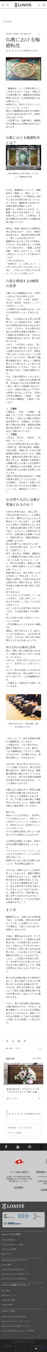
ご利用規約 (7, 1346)
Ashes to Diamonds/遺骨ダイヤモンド (15, 1326)
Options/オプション (9, 1295)
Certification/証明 (8, 1300)
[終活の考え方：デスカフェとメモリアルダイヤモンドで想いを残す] (23, 1074)
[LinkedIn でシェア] (19, 1041)
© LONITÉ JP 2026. (23, 1341)
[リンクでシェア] (25, 1041)
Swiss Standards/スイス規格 (12, 1244)
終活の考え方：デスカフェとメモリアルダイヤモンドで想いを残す (23, 1090)
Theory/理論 (6, 1264)
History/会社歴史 (8, 1239)
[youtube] (18, 1147)
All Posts (8, 21)
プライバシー (23, 1346)
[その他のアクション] (39, 33)
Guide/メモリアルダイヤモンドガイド (15, 1321)
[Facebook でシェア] (7, 1041)
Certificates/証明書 (8, 1249)
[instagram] (29, 1147)
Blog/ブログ (6, 1254)
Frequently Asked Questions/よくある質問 (17, 1330)
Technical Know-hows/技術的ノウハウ (16, 1274)
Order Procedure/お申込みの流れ (14, 1316)
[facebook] (6, 1147)
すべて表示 (37, 1058)
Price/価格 (5, 1290)
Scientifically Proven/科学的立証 (13, 1278)
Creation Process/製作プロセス (13, 1269)
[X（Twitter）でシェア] (13, 1041)
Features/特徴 (6, 1304)
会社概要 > (19, 1187)
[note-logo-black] (41, 1147)
